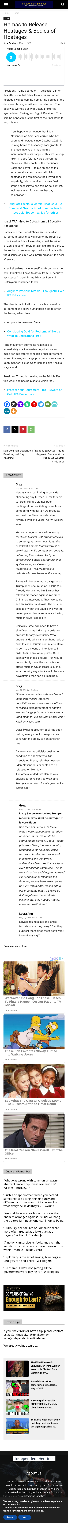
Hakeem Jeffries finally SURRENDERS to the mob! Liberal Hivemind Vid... (44, 1404)
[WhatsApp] (31, 429)
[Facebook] (7, 404)
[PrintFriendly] (54, 404)
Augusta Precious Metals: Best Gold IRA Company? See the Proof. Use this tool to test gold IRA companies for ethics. (36, 208)
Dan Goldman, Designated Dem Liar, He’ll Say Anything (18, 454)
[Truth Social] (20, 404)
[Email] (48, 404)
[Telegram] (41, 404)
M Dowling (11, 43)
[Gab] (27, 404)
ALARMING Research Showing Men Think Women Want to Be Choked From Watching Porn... (45, 1366)
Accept (10, 1517)
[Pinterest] (23, 429)
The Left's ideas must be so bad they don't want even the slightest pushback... (45, 1423)
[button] (63, 4)
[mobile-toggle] (6, 4)
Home (6, 12)
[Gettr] (34, 404)
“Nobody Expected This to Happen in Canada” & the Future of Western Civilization (49, 456)
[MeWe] (7, 411)
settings (38, 1510)
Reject (25, 1517)
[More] (14, 411)
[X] (14, 404)
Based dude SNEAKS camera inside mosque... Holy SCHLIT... (44, 1385)
